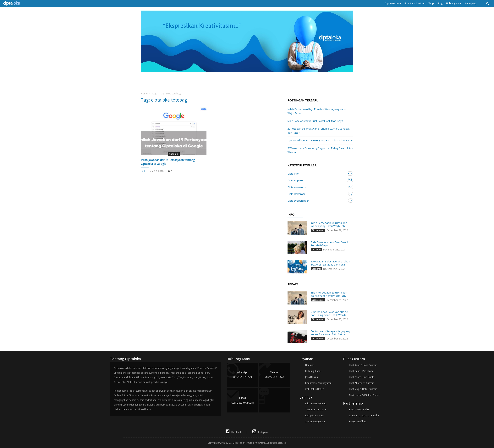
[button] (487, 3)
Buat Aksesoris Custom (361, 383)
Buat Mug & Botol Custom (363, 389)
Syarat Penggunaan (315, 421)
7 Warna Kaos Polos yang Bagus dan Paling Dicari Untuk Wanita (320, 150)
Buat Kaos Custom (414, 3)
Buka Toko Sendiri (359, 409)
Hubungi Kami (453, 3)
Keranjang (470, 3)
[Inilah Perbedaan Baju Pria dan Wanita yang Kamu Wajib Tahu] (297, 228)
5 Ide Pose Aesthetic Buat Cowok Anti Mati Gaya (315, 121)
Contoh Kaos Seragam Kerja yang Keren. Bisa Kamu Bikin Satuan (330, 332)
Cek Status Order (314, 389)
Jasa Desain (311, 377)
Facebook (236, 432)
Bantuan (309, 365)
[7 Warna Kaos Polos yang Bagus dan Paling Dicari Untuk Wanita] (297, 317)
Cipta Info (173, 154)
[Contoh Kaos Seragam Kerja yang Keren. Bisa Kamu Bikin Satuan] (297, 336)
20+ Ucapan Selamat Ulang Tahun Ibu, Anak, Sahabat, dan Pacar (319, 130)
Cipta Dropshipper (316, 200)
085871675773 (242, 375)
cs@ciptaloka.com (242, 400)
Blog (439, 3)
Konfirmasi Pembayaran (318, 383)
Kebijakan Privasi (314, 415)
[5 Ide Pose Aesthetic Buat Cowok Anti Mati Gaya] (297, 247)
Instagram (263, 432)
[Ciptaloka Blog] (247, 71)
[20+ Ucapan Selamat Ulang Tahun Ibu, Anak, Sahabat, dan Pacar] (297, 266)
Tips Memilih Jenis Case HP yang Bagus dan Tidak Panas (320, 140)
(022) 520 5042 (274, 375)
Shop (431, 3)
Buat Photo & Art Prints (361, 377)
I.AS (143, 171)
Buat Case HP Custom (361, 371)
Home (144, 93)
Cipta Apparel (316, 180)
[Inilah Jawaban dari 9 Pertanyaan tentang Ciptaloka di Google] (173, 131)
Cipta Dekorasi (316, 194)
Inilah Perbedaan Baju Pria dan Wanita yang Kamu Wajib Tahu (317, 111)
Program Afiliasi (357, 421)
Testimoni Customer (316, 409)
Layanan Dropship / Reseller (364, 415)
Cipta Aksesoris (316, 187)
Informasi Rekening (315, 403)
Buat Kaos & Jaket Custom (363, 365)
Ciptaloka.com (393, 3)
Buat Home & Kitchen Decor (364, 395)
